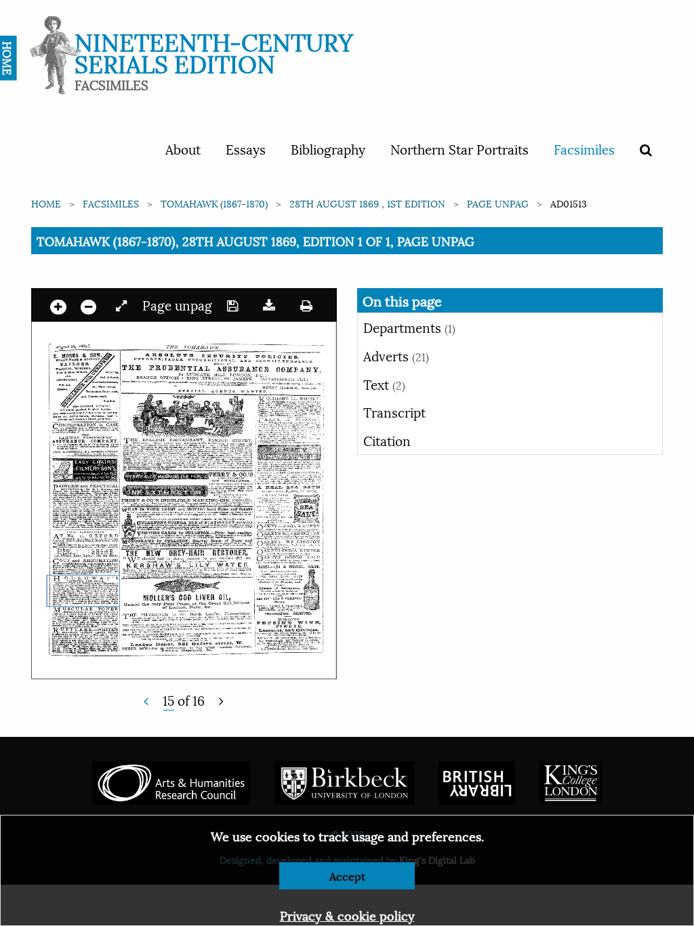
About (183, 148)
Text (384, 384)
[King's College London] (571, 780)
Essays (246, 148)
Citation (387, 440)
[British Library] (477, 780)
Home (46, 203)
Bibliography (328, 148)
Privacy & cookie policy (347, 915)
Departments (409, 327)
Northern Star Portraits (459, 148)
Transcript (394, 411)
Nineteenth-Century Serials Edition (214, 51)
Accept (347, 875)
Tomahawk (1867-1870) (214, 203)
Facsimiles (584, 148)
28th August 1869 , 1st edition (367, 203)
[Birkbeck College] (344, 780)
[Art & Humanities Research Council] (171, 780)
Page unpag (498, 203)
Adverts (396, 355)
